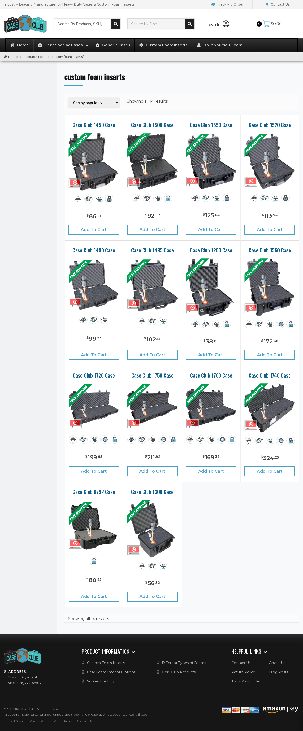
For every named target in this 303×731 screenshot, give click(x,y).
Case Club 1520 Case (270, 125)
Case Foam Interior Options (111, 672)
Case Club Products (179, 672)
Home (13, 56)
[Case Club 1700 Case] (211, 408)
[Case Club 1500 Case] (152, 161)
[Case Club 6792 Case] (94, 527)
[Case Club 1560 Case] (269, 287)
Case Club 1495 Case (152, 250)
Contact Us (280, 4)
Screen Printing (100, 681)
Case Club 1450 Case (93, 125)
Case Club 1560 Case (270, 250)
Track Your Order (246, 681)
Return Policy (243, 672)
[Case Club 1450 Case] (94, 162)
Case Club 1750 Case (152, 375)
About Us (277, 663)
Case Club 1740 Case (270, 375)
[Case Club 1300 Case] (152, 529)
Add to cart (94, 229)
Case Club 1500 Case (152, 125)
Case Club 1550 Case (211, 125)
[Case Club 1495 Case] (152, 285)
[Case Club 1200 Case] (211, 287)
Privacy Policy (39, 721)
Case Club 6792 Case (93, 491)
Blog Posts (278, 672)
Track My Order (230, 4)
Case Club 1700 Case (211, 375)
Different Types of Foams (184, 663)
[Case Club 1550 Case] (211, 161)
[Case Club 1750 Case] (152, 408)
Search (115, 24)
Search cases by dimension (189, 24)
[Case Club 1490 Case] (94, 285)
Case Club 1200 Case (211, 250)
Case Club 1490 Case (93, 250)
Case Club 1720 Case (94, 375)
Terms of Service (14, 721)
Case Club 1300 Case (152, 491)
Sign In (214, 24)
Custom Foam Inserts (106, 663)
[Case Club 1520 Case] (269, 161)
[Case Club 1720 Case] (94, 407)
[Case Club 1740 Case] (269, 408)
